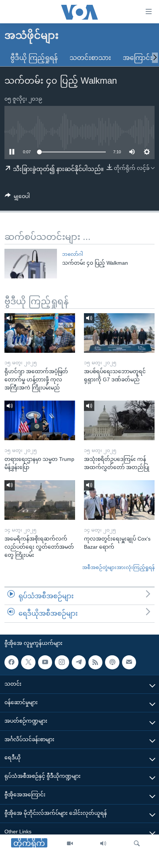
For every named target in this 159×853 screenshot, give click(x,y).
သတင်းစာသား (90, 57)
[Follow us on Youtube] (45, 662)
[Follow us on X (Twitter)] (28, 662)
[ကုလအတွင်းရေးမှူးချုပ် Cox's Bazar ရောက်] (119, 500)
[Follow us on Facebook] (11, 662)
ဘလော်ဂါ (72, 254)
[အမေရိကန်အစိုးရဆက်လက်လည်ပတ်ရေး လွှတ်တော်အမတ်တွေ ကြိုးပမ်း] (39, 500)
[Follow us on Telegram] (79, 662)
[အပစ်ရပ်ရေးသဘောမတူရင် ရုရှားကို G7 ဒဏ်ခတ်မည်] (119, 333)
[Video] (70, 843)
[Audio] (103, 843)
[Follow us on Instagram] (62, 662)
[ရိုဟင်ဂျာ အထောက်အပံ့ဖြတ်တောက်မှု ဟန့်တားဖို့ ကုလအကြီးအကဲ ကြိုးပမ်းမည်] (39, 333)
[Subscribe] (129, 662)
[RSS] (95, 662)
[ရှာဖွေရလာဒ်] (137, 843)
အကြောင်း (137, 57)
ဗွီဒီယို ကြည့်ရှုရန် (34, 57)
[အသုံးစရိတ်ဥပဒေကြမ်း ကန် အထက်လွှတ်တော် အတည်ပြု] (119, 420)
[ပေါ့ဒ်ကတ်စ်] (112, 662)
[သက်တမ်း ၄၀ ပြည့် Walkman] (30, 263)
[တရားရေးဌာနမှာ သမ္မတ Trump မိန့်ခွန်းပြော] (39, 420)
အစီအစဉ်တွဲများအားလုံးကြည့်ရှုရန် (118, 567)
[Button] (17, 197)
